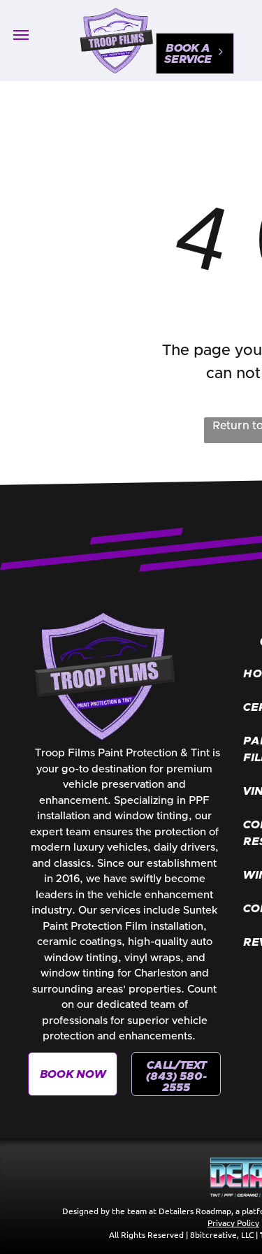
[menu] (21, 35)
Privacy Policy (233, 1222)
